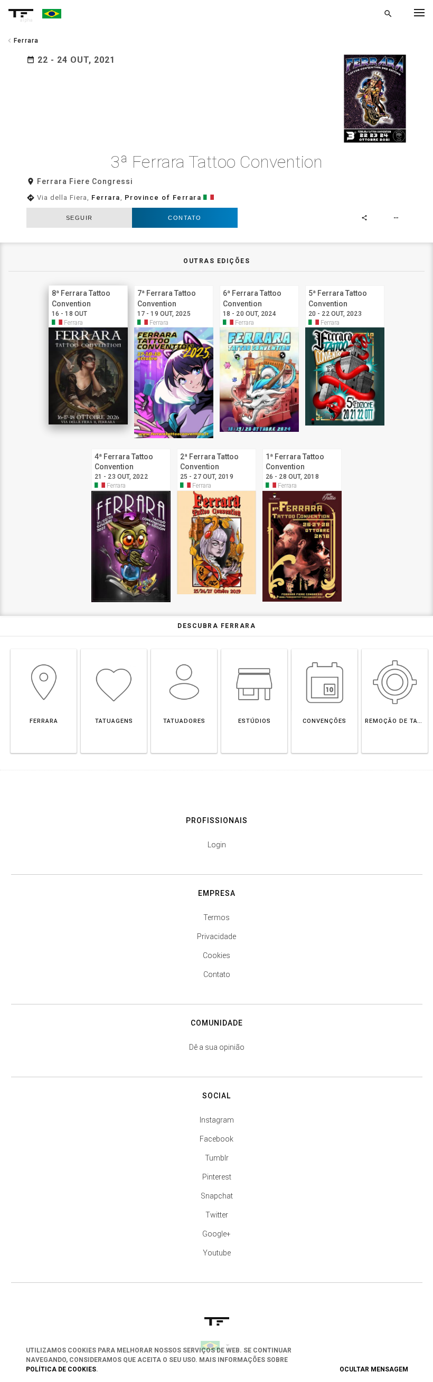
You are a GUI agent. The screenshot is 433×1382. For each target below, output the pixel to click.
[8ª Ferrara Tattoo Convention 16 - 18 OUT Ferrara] (88, 284)
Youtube (217, 1253)
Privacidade (216, 936)
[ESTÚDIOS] (254, 649)
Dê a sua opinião (216, 1047)
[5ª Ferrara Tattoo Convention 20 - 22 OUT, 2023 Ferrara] (345, 284)
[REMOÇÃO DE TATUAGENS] (395, 649)
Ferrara (105, 197)
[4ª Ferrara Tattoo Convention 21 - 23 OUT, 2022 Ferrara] (131, 447)
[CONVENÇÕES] (324, 649)
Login (217, 844)
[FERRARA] (43, 649)
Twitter (216, 1215)
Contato (185, 218)
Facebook (216, 1139)
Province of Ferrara (163, 197)
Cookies (216, 955)
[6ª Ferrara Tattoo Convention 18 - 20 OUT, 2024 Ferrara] (259, 284)
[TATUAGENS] (114, 649)
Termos (216, 917)
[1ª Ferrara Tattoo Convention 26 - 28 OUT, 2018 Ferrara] (302, 447)
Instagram (217, 1120)
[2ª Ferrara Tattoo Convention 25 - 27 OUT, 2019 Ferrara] (216, 447)
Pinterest (216, 1177)
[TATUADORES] (184, 649)
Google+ (216, 1234)
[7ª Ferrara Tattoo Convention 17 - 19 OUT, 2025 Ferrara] (173, 284)
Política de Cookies (61, 1369)
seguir (79, 218)
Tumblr (217, 1158)
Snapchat (217, 1196)
